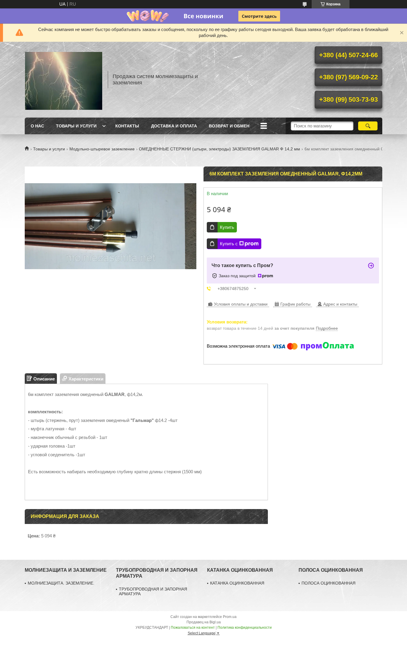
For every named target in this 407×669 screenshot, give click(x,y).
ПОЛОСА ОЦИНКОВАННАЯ (328, 583)
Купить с (229, 243)
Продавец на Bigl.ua (204, 622)
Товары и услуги (76, 126)
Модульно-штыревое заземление (102, 149)
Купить (227, 227)
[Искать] (368, 125)
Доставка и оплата (174, 126)
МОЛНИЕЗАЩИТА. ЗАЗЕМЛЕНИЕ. (61, 583)
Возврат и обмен (229, 126)
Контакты (127, 126)
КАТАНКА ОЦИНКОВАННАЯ (237, 583)
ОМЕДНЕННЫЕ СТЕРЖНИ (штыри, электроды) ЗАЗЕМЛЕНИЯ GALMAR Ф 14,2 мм (219, 149)
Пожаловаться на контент (193, 627)
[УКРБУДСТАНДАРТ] (63, 79)
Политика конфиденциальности (245, 627)
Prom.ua (230, 617)
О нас (37, 126)
